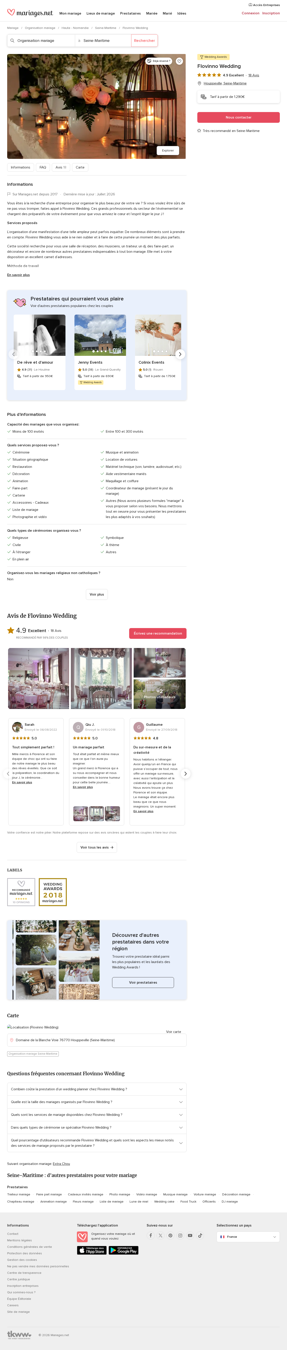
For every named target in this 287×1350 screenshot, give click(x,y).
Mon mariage (70, 13)
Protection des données (24, 1253)
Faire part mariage (49, 1194)
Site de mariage (18, 1312)
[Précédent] (13, 354)
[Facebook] (151, 1235)
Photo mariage (119, 1194)
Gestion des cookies (22, 1260)
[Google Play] (123, 1254)
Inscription (271, 13)
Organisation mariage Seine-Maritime (33, 1054)
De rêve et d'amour (35, 362)
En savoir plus (18, 275)
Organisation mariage (40, 28)
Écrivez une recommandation (158, 633)
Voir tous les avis (94, 847)
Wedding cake (164, 1201)
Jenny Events (90, 362)
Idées (181, 13)
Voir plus (97, 594)
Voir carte (173, 1032)
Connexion (250, 13)
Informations (20, 167)
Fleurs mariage (83, 1201)
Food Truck (188, 1201)
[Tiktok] (200, 1235)
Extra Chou (61, 1164)
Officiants (209, 1201)
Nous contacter (239, 117)
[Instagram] (180, 1235)
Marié (167, 13)
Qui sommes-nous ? (21, 1292)
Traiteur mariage (18, 1194)
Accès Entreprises (266, 5)
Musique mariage (175, 1194)
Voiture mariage (205, 1194)
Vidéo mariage (146, 1194)
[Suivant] (180, 354)
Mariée (151, 13)
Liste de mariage (112, 1201)
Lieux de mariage (101, 13)
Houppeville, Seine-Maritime (225, 83)
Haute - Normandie (76, 28)
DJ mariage (230, 1201)
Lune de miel (139, 1201)
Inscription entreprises (23, 1286)
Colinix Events (151, 362)
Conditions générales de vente (29, 1247)
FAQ (43, 167)
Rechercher (144, 40)
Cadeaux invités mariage (85, 1194)
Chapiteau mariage (20, 1201)
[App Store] (92, 1254)
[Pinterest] (170, 1235)
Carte (80, 167)
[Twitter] (161, 1235)
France (232, 1237)
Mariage (13, 28)
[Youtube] (190, 1235)
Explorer (168, 150)
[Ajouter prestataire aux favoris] (179, 61)
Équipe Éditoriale (19, 1299)
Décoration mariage (236, 1194)
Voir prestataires (143, 982)
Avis (61, 167)
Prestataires (130, 13)
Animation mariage (53, 1201)
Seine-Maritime (106, 28)
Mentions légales (19, 1240)
